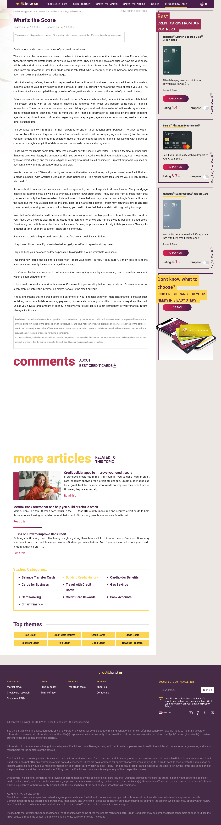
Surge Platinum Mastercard (181, 125)
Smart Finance (32, 604)
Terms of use (48, 692)
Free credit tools (76, 686)
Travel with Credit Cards (78, 587)
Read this (70, 495)
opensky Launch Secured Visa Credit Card (183, 38)
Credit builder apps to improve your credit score (98, 473)
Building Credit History (82, 577)
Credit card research (18, 692)
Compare (194, 108)
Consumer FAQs (16, 698)
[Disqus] (81, 409)
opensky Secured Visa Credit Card (186, 193)
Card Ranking (31, 597)
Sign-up (207, 690)
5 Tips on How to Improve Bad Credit (39, 534)
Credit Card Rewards (80, 597)
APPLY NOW (175, 98)
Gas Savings (119, 584)
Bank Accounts (121, 597)
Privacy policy (48, 686)
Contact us (103, 692)
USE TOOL (177, 307)
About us (102, 686)
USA (165, 712)
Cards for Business (35, 584)
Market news (14, 686)
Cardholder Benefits (124, 577)
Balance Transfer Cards (38, 577)
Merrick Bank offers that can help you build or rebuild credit (55, 507)
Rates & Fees (170, 90)
